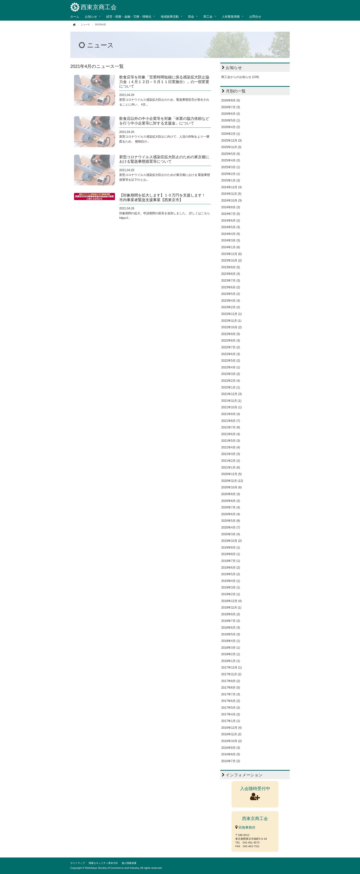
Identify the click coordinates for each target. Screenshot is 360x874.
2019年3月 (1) (230, 587)
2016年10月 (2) (231, 741)
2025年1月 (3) (230, 180)
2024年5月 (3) (230, 227)
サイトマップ (77, 863)
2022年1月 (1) (230, 387)
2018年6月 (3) (230, 627)
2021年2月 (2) (230, 460)
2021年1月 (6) (230, 467)
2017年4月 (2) (230, 714)
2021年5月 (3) (230, 440)
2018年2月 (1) (230, 654)
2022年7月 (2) (230, 347)
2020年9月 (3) (230, 494)
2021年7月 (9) (230, 427)
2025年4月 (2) (230, 160)
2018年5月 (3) (230, 634)
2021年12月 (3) (231, 394)
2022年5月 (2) (230, 360)
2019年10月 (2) (231, 540)
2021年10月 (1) (231, 407)
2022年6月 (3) (230, 354)
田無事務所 (246, 827)
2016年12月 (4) (231, 727)
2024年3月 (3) (230, 240)
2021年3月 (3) (230, 454)
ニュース (100, 45)
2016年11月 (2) (231, 734)
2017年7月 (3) (230, 694)
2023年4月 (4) (230, 300)
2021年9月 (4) (230, 414)
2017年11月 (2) (231, 674)
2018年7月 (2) (230, 620)
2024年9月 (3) (230, 207)
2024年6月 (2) (230, 220)
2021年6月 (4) (230, 434)
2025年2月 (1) (230, 173)
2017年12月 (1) (231, 667)
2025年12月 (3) (231, 140)
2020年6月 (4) (230, 514)
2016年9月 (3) (230, 747)
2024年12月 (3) (231, 187)
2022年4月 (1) (230, 367)
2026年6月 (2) (230, 113)
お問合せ (255, 16)
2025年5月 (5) (230, 153)
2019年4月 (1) (230, 580)
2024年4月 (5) (230, 233)
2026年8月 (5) (230, 100)
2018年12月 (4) (231, 601)
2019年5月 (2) (230, 574)
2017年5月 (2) (230, 707)
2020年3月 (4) (230, 534)
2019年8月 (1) (230, 554)
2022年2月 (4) (230, 380)
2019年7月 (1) (230, 560)
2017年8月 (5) (230, 687)
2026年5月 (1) (230, 120)
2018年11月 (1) (231, 607)
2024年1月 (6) (230, 247)
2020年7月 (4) (230, 507)
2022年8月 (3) (230, 340)
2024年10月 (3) (231, 200)
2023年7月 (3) (230, 280)
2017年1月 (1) (230, 721)
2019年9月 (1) (230, 547)
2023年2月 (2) (230, 307)
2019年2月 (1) (230, 594)
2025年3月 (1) (230, 167)
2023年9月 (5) (230, 267)
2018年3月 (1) (230, 647)
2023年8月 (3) (230, 273)
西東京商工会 (99, 7)
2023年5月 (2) (230, 293)
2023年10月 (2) (231, 260)
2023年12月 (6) (231, 254)
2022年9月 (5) (230, 334)
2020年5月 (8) (230, 520)
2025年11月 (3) (231, 147)
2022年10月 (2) (231, 327)
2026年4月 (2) (230, 127)
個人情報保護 (129, 863)
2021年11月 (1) (231, 400)
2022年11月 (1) (231, 320)
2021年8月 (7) (230, 420)
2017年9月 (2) (230, 681)
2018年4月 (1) (230, 640)
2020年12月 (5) (231, 474)
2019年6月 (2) (230, 567)
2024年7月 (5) (230, 213)
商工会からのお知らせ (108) (240, 77)
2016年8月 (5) (230, 754)
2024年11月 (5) (231, 193)
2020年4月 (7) (230, 527)
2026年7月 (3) (230, 107)
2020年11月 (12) (232, 480)
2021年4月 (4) (230, 447)
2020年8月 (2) (230, 500)
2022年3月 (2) (230, 374)
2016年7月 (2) (230, 761)
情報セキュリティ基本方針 (103, 863)
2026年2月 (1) (230, 133)
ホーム (74, 16)
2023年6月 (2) (230, 287)
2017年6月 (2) (230, 700)
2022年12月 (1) (231, 314)
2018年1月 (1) (230, 661)
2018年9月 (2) (230, 614)
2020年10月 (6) (231, 487)
